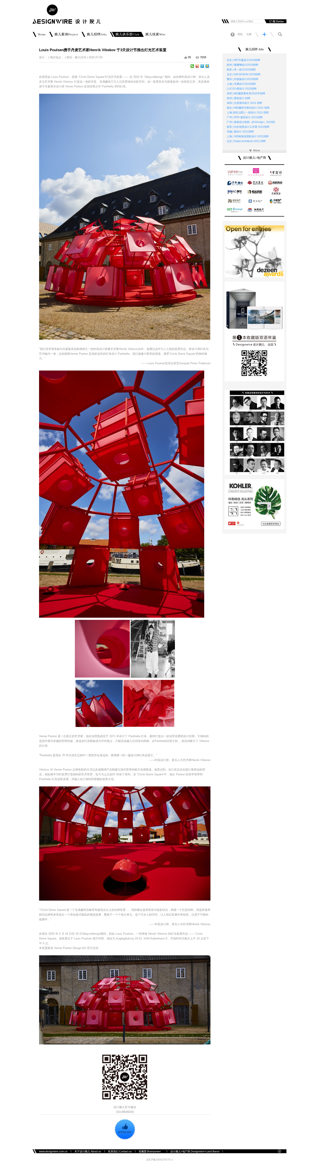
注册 (249, 34)
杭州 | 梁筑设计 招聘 (238, 98)
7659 (203, 57)
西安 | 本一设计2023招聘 (241, 69)
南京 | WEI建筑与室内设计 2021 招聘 (248, 107)
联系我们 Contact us (120, 1151)
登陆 (240, 34)
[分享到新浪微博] (197, 66)
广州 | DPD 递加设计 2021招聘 (245, 117)
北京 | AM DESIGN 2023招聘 (243, 74)
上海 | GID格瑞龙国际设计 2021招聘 (248, 136)
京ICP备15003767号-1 (159, 1159)
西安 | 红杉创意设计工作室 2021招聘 (248, 126)
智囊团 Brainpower (151, 1151)
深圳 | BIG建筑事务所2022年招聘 (246, 93)
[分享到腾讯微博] (202, 66)
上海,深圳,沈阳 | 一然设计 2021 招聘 (248, 112)
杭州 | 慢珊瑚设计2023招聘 (242, 64)
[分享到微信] (192, 66)
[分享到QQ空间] (207, 66)
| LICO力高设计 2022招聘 (242, 88)
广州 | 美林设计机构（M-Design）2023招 (251, 122)
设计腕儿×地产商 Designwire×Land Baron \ (196, 1151)
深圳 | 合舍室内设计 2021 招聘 (244, 103)
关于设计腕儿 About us (87, 1151)
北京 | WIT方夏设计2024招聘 (243, 60)
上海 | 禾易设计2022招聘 (241, 83)
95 (189, 57)
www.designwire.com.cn (53, 1151)
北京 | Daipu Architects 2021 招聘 (246, 141)
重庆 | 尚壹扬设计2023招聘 (242, 79)
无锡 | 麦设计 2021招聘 (240, 131)
